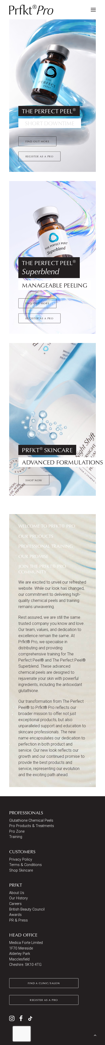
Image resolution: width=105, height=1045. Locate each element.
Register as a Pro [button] (39, 156)
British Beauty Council (27, 909)
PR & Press (18, 920)
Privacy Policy (20, 859)
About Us (16, 893)
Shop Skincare (21, 870)
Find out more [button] (37, 141)
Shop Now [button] (33, 480)
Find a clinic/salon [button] (44, 983)
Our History (18, 898)
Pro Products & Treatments (31, 826)
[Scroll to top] (95, 1034)
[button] (93, 9)
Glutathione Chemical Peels (31, 820)
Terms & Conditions (25, 865)
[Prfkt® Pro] (31, 10)
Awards (15, 915)
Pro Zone (16, 831)
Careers (15, 904)
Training (15, 837)
